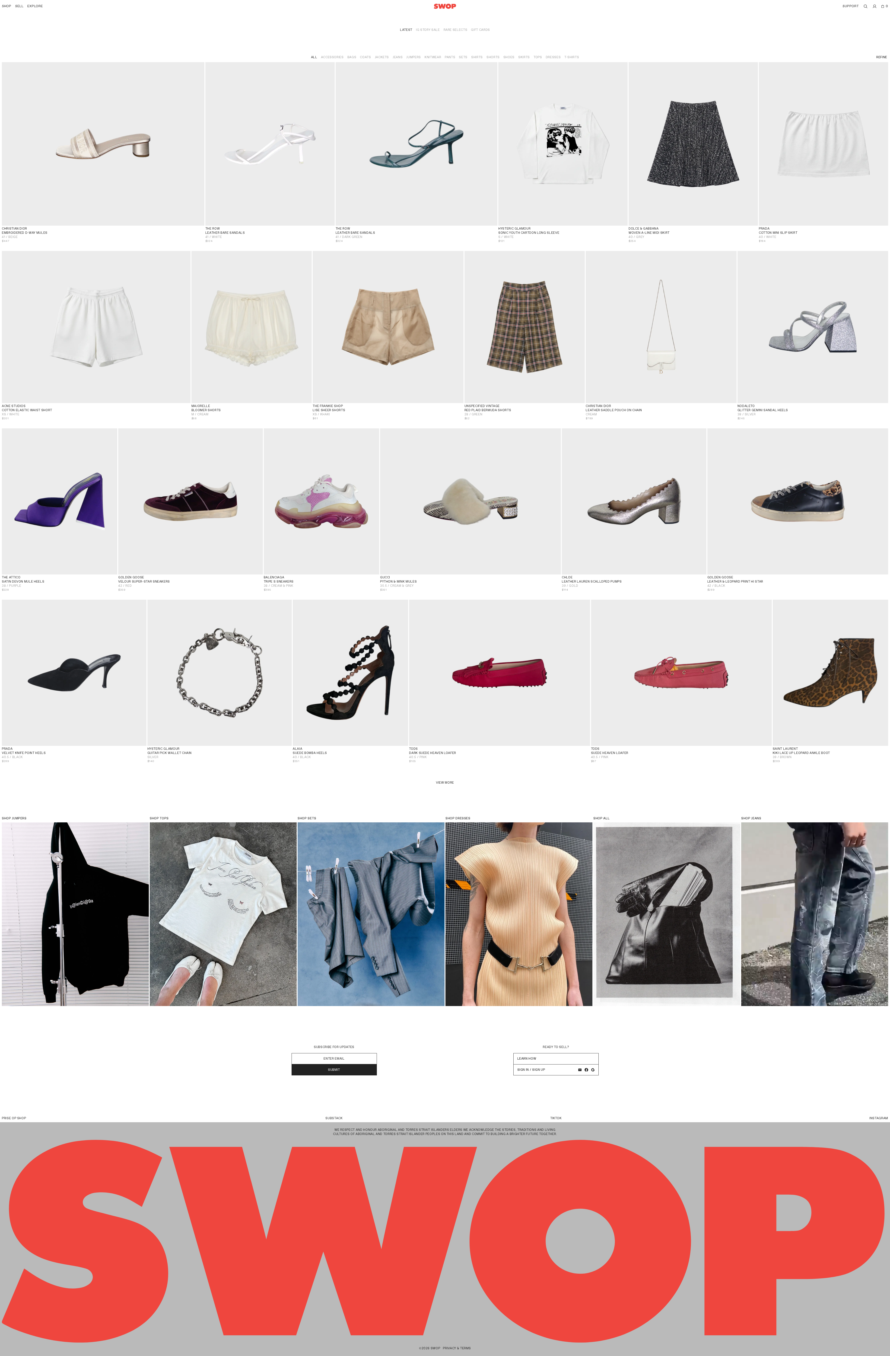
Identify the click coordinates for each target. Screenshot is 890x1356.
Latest (406, 30)
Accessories (332, 57)
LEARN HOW (526, 1058)
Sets (463, 57)
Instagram (878, 1118)
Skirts (524, 57)
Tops (538, 57)
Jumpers (413, 57)
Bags (351, 57)
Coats (365, 57)
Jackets (382, 57)
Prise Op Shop (14, 1118)
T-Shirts (571, 57)
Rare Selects (455, 30)
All (314, 57)
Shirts (477, 57)
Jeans (398, 57)
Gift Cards (480, 30)
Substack (334, 1118)
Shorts (493, 57)
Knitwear (433, 57)
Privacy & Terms (457, 1348)
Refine (881, 57)
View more (445, 782)
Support (850, 6)
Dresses (553, 57)
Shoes (509, 57)
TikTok (556, 1118)
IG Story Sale (428, 30)
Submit (334, 1069)
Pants (450, 57)
